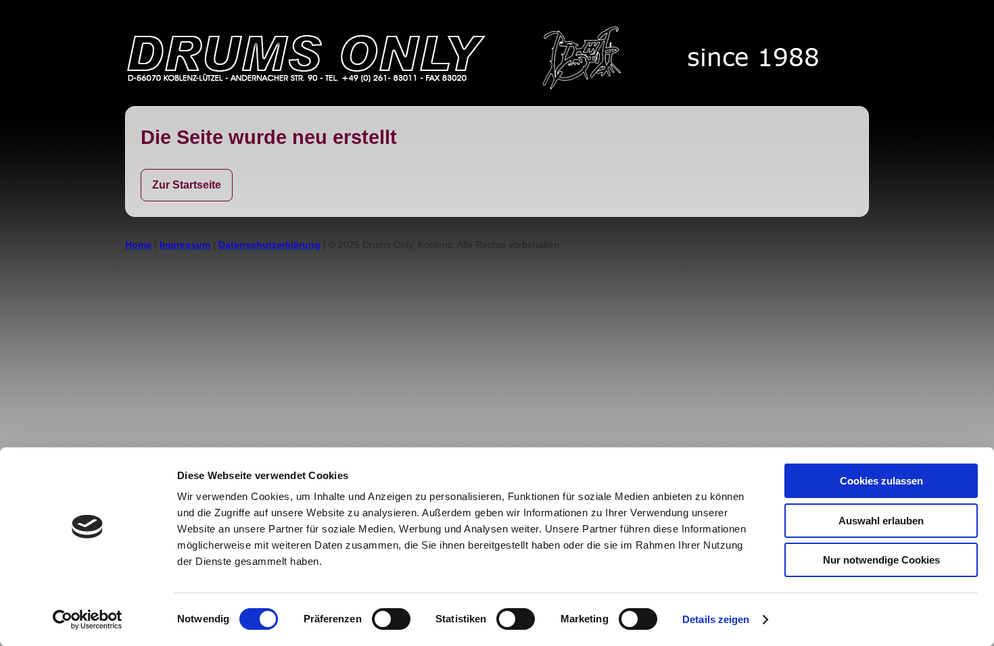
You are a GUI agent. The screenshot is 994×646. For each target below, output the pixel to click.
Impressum (185, 244)
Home (138, 244)
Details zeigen (715, 619)
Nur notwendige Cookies (881, 560)
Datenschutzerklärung (269, 244)
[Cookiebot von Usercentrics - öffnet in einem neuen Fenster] (87, 620)
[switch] (391, 619)
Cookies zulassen (881, 481)
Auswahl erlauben (881, 520)
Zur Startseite (186, 185)
